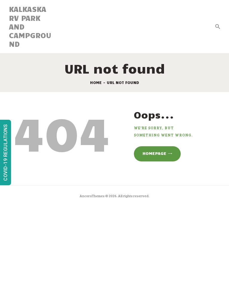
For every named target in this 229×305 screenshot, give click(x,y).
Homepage (154, 153)
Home (96, 82)
